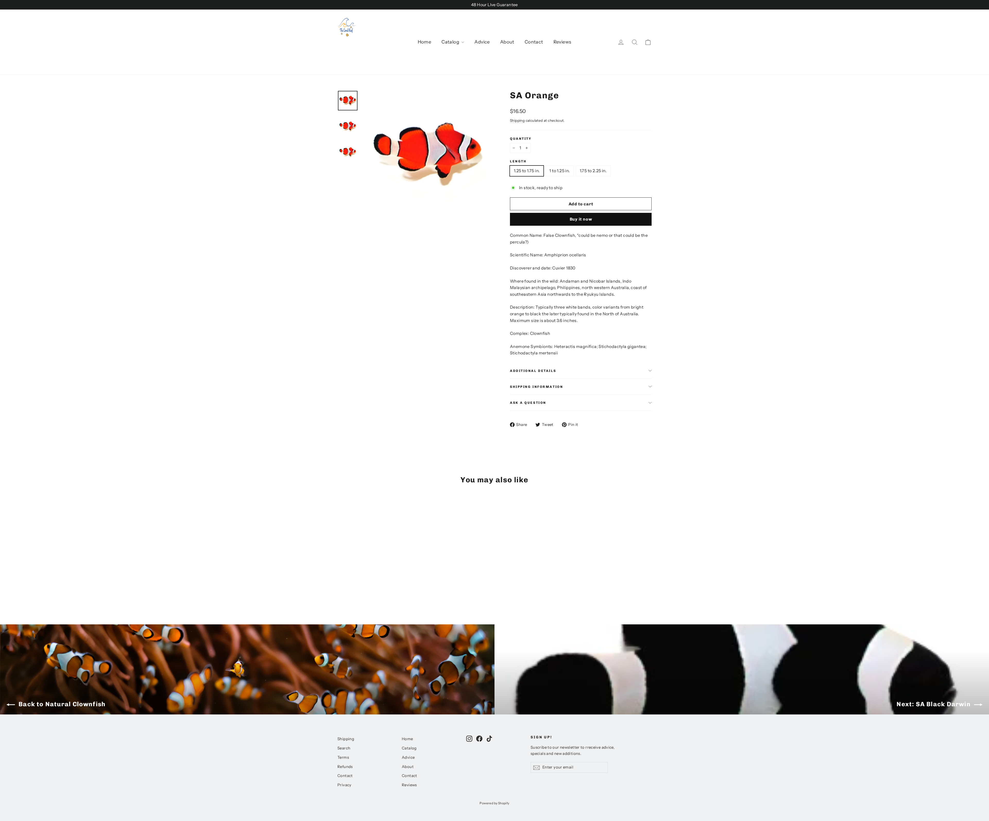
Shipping (517, 120)
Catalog (450, 42)
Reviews (562, 42)
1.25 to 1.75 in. (527, 170)
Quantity (520, 139)
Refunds (345, 766)
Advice (482, 42)
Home (424, 42)
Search (343, 748)
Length (518, 161)
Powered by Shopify (494, 803)
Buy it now (581, 219)
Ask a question (528, 403)
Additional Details (533, 371)
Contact (534, 42)
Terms (343, 757)
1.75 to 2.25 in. (593, 170)
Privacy (344, 785)
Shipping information (536, 387)
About (507, 42)
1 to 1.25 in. (559, 170)
